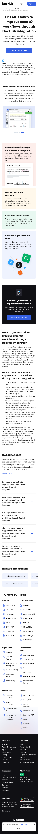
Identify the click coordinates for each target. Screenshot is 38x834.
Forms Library (7, 757)
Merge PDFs (27, 627)
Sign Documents (7, 749)
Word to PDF (10, 606)
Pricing (4, 755)
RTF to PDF (10, 635)
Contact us (6, 474)
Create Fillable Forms (28, 682)
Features (5, 760)
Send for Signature (9, 658)
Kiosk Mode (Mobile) (10, 675)
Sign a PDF (9, 652)
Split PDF (26, 623)
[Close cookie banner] (34, 824)
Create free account (19, 50)
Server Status (6, 752)
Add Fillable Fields (29, 614)
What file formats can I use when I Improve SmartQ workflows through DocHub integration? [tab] (13, 501)
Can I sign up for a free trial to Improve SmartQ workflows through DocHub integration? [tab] (13, 516)
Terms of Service (25, 747)
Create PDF (27, 610)
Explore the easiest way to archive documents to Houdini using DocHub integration (17, 576)
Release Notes (25, 760)
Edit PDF (26, 606)
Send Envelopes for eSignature (11, 664)
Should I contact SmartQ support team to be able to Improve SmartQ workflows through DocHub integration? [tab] (13, 533)
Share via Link (28, 659)
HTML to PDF (10, 631)
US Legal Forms (7, 782)
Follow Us (7, 811)
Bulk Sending (10, 681)
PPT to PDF (10, 623)
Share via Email (28, 664)
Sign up (31, 4)
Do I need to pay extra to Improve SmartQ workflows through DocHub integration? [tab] (13, 486)
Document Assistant (9, 697)
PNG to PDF (10, 614)
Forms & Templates (9, 747)
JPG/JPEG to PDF (11, 618)
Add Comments (28, 655)
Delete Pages (28, 640)
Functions (5, 762)
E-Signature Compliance (28, 755)
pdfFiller (4, 780)
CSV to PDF (10, 627)
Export (25, 719)
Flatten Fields (27, 618)
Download (26, 723)
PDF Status (27, 672)
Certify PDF (27, 700)
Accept (19, 828)
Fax (24, 668)
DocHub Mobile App (9, 777)
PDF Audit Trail (28, 696)
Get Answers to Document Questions (11, 717)
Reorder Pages (28, 635)
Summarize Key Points (11, 710)
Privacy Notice (24, 749)
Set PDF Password (26, 705)
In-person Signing (12, 670)
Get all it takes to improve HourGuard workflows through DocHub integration (17, 584)
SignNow (5, 785)
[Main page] (7, 3)
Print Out (26, 728)
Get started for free (19, 317)
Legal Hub (23, 752)
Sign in (22, 4)
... (24, 824)
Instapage (5, 790)
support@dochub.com (9, 802)
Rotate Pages (28, 631)
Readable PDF (28, 711)
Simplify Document (9, 703)
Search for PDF (28, 715)
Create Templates (29, 676)
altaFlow (5, 787)
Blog (3, 775)
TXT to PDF (10, 610)
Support (22, 757)
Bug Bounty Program (27, 762)
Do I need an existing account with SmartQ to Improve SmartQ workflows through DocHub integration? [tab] (13, 551)
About (22, 744)
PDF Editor (6, 744)
